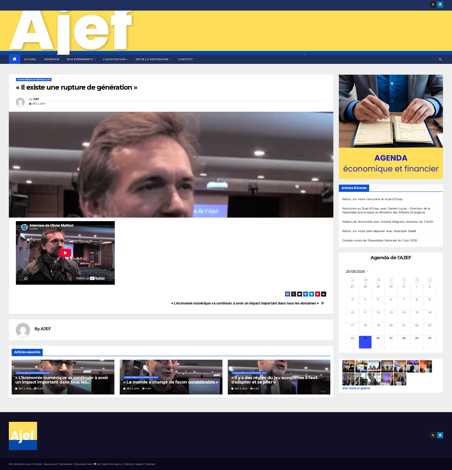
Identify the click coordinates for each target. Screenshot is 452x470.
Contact (185, 59)
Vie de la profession (152, 59)
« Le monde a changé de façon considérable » (170, 382)
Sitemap (150, 464)
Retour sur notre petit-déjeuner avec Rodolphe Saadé (379, 231)
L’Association (114, 59)
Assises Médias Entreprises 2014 (33, 80)
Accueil (30, 59)
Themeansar (65, 464)
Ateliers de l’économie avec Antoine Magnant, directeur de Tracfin (387, 222)
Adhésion (51, 59)
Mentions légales (134, 464)
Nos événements (80, 59)
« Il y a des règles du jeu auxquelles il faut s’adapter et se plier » (274, 380)
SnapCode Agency (112, 464)
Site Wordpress (17, 464)
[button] (440, 59)
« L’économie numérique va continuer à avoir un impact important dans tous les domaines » (245, 303)
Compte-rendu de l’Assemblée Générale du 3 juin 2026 (379, 240)
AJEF (36, 99)
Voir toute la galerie (356, 388)
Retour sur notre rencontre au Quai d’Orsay (372, 199)
